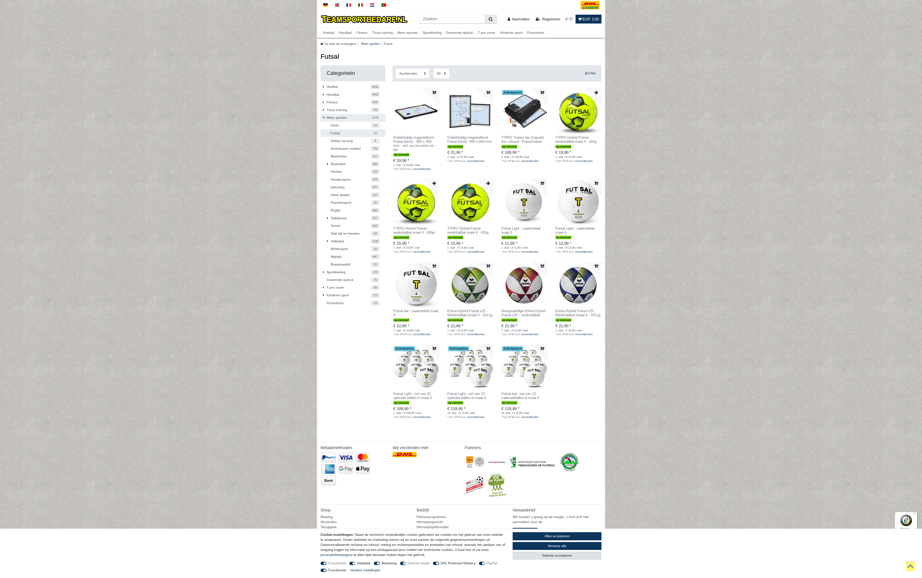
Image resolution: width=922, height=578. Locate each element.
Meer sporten (407, 33)
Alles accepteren (557, 536)
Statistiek (363, 563)
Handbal (345, 33)
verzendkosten (422, 168)
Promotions (535, 33)
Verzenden (329, 522)
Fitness (361, 33)
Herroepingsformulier (433, 527)
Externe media (418, 563)
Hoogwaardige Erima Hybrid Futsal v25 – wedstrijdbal (523, 313)
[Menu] (914, 515)
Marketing (389, 563)
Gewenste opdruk (459, 33)
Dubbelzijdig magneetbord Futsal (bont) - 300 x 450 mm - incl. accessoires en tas (413, 144)
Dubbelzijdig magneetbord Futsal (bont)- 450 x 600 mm (469, 139)
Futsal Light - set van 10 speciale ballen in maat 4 (466, 396)
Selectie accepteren (557, 555)
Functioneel (337, 563)
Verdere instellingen (365, 570)
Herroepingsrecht (430, 522)
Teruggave (329, 527)
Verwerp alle (557, 546)
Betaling (327, 517)
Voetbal (328, 33)
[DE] (325, 5)
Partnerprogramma (431, 517)
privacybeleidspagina (336, 555)
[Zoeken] (491, 19)
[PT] (384, 5)
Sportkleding (432, 33)
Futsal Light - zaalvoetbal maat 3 (520, 230)
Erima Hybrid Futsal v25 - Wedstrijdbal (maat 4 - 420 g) (578, 313)
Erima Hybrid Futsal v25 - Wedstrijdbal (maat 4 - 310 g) (469, 313)
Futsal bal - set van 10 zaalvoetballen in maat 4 (520, 396)
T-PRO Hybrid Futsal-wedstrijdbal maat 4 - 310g (575, 139)
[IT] (360, 5)
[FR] (349, 5)
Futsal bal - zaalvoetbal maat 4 (415, 313)
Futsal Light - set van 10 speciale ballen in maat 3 (412, 396)
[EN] (337, 5)
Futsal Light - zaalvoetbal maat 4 (574, 230)
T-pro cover (486, 33)
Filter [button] (592, 73)
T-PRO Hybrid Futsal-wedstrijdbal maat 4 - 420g (467, 230)
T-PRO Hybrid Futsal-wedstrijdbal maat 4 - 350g (413, 230)
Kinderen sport (511, 33)
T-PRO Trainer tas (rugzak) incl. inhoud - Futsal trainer (522, 139)
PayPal (491, 563)
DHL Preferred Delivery (458, 563)
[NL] (372, 5)
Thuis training (382, 33)
